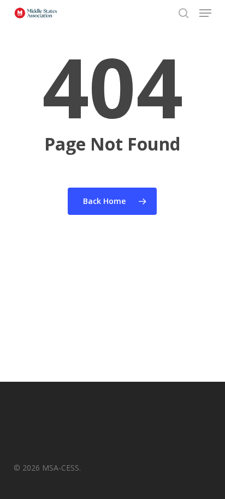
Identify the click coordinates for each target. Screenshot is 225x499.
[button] (205, 13)
